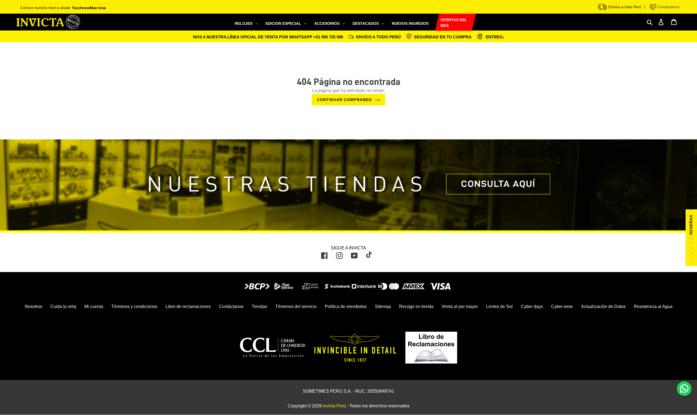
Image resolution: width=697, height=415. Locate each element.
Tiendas (259, 306)
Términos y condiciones (134, 306)
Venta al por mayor (460, 306)
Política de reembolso (346, 306)
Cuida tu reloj (63, 306)
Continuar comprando (344, 99)
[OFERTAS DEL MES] (435, 22)
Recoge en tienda (416, 306)
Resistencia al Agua (653, 306)
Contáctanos (667, 7)
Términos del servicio (296, 306)
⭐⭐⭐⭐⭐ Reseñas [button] (691, 238)
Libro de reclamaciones (188, 306)
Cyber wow (562, 306)
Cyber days (532, 306)
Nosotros (33, 306)
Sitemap (383, 306)
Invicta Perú (334, 406)
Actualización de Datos (603, 306)
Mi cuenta (93, 306)
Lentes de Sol (499, 306)
